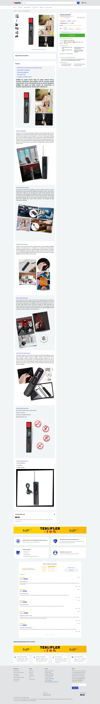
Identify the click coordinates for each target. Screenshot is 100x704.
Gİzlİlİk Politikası (16, 670)
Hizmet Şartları (16, 674)
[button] (62, 17)
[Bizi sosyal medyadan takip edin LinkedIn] (50, 695)
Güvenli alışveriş (32, 679)
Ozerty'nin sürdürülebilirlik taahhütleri (68, 57)
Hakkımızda (42, 7)
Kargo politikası (16, 675)
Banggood (68, 16)
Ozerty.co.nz (77, 672)
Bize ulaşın (20, 7)
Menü (15, 7)
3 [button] (50, 634)
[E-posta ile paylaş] (84, 17)
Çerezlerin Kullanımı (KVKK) (19, 672)
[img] (22, 577)
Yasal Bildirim (31, 675)
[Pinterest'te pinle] (80, 17)
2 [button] (48, 634)
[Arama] (78, 3)
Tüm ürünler (31, 674)
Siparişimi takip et (27, 7)
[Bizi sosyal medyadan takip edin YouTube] (48, 695)
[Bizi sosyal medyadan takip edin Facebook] (44, 695)
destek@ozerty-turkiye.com (53, 681)
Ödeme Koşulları (17, 679)
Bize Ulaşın (31, 672)
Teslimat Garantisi (64, 45)
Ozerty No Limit (16, 680)
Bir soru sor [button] (71, 570)
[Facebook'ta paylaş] (78, 17)
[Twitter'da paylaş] (82, 17)
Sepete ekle (72, 35)
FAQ (30, 677)
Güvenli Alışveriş (64, 62)
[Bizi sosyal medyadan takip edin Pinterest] (46, 695)
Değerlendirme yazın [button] (71, 567)
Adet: (61, 28)
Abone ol (75, 687)
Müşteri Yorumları (48, 7)
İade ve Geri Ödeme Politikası (19, 677)
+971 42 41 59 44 (49, 680)
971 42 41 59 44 (35, 7)
